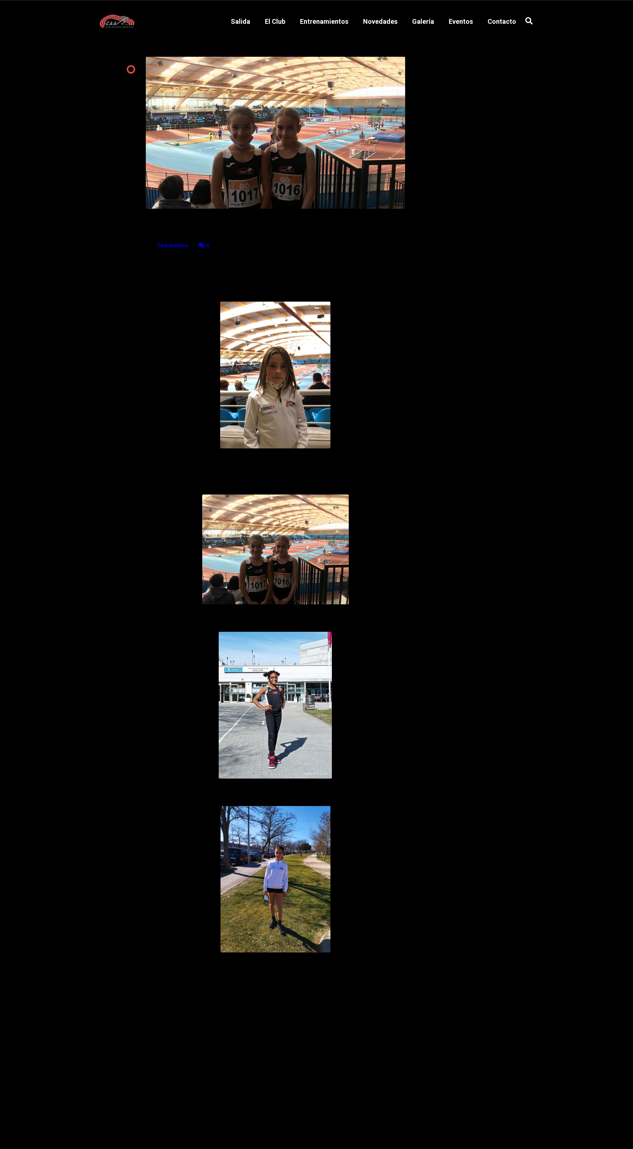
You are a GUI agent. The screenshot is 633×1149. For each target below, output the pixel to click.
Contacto (502, 21)
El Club (275, 21)
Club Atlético (173, 245)
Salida (240, 21)
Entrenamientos (324, 21)
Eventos (461, 21)
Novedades (380, 21)
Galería (423, 21)
